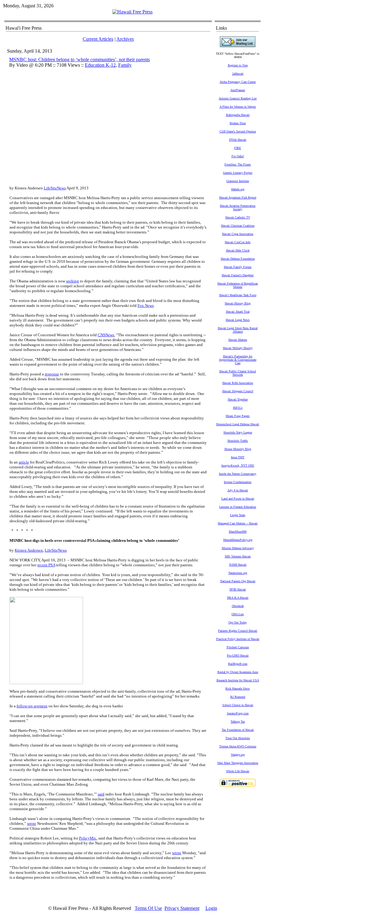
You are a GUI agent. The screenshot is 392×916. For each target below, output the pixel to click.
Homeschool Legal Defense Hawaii (237, 424)
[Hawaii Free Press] (132, 11)
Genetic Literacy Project (237, 172)
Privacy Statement (181, 908)
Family (125, 65)
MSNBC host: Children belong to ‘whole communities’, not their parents (79, 59)
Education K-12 (100, 65)
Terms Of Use (148, 908)
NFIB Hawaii (237, 589)
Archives (125, 39)
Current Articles (98, 39)
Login (211, 908)
